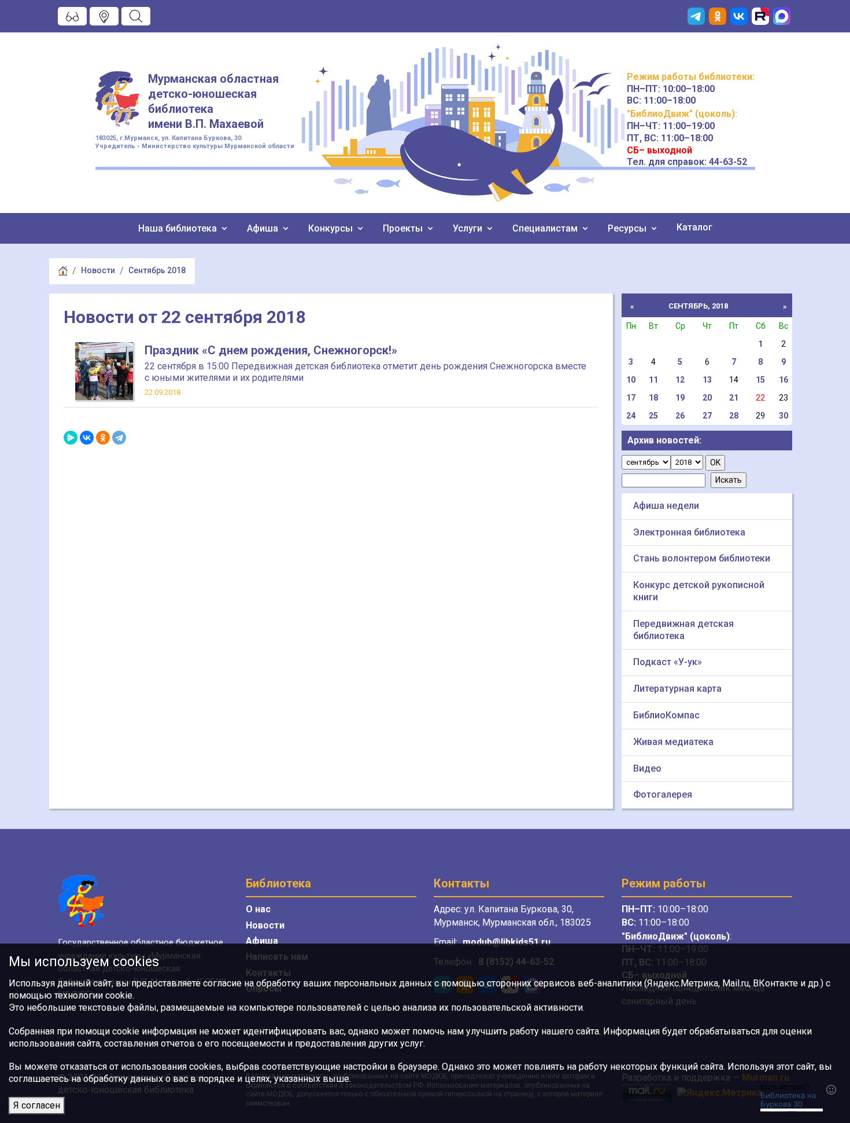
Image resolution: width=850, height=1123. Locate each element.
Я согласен (36, 1105)
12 (680, 379)
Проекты (404, 228)
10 (630, 379)
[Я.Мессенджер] (70, 438)
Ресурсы (628, 228)
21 (733, 397)
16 (783, 379)
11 (653, 379)
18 (653, 397)
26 (680, 415)
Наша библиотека (178, 228)
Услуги (469, 228)
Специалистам (546, 228)
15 (760, 379)
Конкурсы (331, 228)
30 (783, 415)
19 (680, 397)
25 (653, 415)
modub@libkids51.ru (506, 942)
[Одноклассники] (103, 438)
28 (733, 415)
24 (630, 415)
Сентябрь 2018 (157, 270)
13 (707, 379)
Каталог (694, 227)
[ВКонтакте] (87, 438)
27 (707, 415)
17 (630, 397)
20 (707, 397)
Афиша (263, 228)
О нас (258, 909)
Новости (98, 270)
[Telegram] (119, 438)
